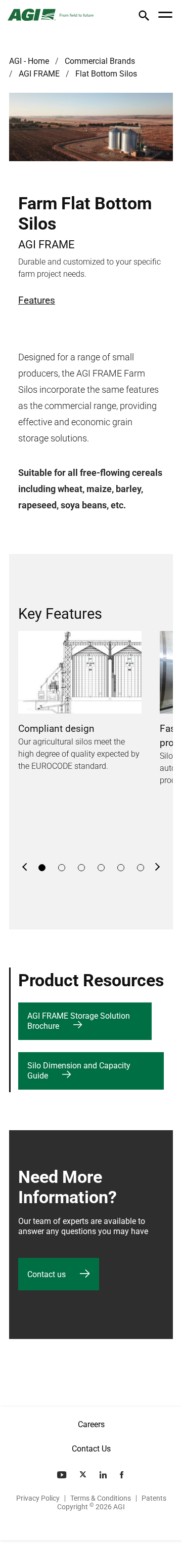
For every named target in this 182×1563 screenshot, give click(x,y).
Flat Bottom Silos (106, 74)
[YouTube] (62, 1474)
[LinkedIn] (104, 1474)
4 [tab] (101, 867)
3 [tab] (81, 867)
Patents (154, 1498)
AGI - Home (29, 61)
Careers (91, 1424)
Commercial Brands (100, 61)
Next (157, 868)
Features (36, 300)
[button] (144, 17)
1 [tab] (42, 867)
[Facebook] (122, 1474)
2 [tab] (61, 867)
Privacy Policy (38, 1498)
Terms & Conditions (100, 1498)
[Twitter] (83, 1474)
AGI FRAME (39, 74)
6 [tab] (140, 867)
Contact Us (91, 1449)
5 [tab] (120, 867)
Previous (25, 868)
